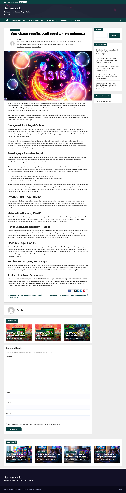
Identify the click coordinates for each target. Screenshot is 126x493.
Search (98, 29)
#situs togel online (67, 44)
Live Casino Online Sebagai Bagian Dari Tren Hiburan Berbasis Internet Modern (107, 68)
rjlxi (20, 39)
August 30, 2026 (14, 459)
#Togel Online (36, 47)
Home (120, 489)
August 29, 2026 (43, 459)
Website (8, 413)
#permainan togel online (39, 44)
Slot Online (75, 20)
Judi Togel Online (19, 20)
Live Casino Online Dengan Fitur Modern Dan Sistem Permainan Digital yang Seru (106, 76)
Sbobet (64, 20)
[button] (120, 20)
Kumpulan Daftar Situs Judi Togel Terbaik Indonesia (26, 296)
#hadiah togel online (62, 41)
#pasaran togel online (24, 44)
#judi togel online (75, 41)
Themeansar (37, 489)
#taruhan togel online (24, 47)
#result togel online (54, 44)
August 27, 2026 (102, 459)
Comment (9, 357)
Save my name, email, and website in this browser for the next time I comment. (34, 424)
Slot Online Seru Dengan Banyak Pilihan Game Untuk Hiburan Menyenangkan (107, 52)
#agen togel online (34, 41)
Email (8, 403)
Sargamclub (12, 8)
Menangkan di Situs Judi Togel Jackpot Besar (68, 295)
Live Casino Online (36, 20)
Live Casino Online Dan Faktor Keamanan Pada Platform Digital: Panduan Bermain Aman (107, 60)
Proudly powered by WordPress (13, 489)
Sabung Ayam (52, 20)
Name (8, 392)
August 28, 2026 (73, 459)
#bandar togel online (48, 41)
